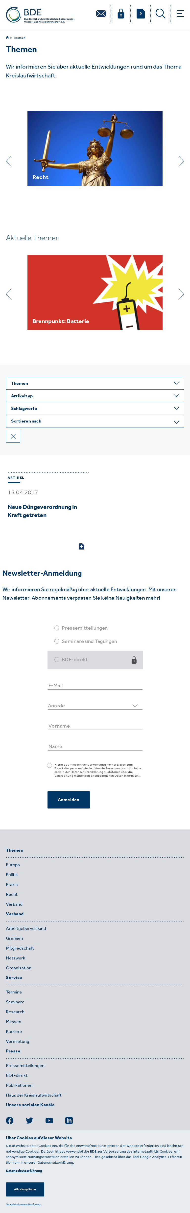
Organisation (18, 968)
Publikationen (19, 1085)
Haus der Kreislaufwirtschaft (34, 1095)
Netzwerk (15, 958)
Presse (13, 1051)
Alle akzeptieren (25, 1189)
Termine (14, 992)
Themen (19, 37)
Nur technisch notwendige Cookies (23, 1204)
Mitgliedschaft (20, 948)
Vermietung (17, 1041)
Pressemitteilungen (85, 628)
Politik (12, 874)
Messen (13, 1021)
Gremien (14, 938)
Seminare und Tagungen (89, 641)
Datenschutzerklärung (24, 1171)
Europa (13, 864)
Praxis (12, 884)
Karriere (14, 1031)
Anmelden (68, 799)
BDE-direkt (75, 659)
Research (15, 1011)
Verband (14, 904)
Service (14, 977)
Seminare (15, 1002)
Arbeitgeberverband (26, 928)
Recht (12, 894)
